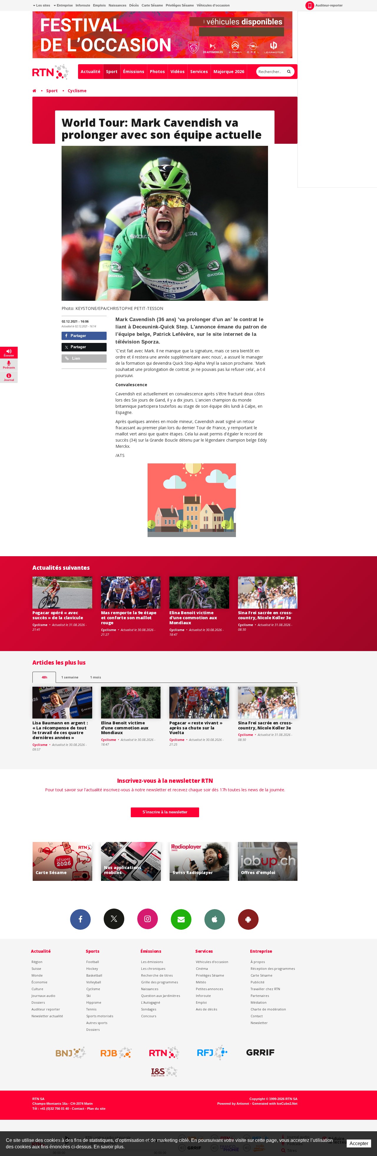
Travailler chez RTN (265, 989)
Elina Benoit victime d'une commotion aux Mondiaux (193, 617)
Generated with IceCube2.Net (274, 1103)
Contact (257, 1016)
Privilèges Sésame (180, 5)
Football (92, 962)
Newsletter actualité (47, 1016)
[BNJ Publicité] (68, 1052)
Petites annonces (209, 989)
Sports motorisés (99, 1016)
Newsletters (181, 919)
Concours (148, 1016)
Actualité (90, 71)
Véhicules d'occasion (213, 5)
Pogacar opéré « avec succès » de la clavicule (57, 615)
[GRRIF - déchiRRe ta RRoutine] (260, 1052)
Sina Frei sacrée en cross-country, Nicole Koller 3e (265, 615)
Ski (88, 996)
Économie (39, 982)
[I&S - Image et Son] (164, 1072)
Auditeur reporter (46, 1009)
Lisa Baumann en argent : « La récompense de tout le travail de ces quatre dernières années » (59, 730)
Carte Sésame (152, 5)
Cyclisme (77, 90)
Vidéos (178, 71)
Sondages (148, 1009)
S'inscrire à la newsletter (165, 812)
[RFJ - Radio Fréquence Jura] (212, 1052)
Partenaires (260, 996)
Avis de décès (206, 1009)
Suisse (36, 968)
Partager (78, 335)
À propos (258, 962)
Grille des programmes (159, 982)
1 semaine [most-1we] (69, 677)
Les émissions (152, 962)
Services (199, 71)
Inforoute (83, 5)
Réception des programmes (273, 968)
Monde (37, 975)
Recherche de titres (157, 975)
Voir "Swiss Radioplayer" (131, 861)
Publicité (257, 982)
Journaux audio (43, 996)
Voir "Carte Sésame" (268, 861)
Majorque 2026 (229, 71)
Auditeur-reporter (329, 5)
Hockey (92, 968)
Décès (134, 5)
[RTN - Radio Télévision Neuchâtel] (164, 1052)
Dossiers (38, 1002)
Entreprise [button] (64, 5)
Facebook (80, 919)
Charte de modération (268, 1009)
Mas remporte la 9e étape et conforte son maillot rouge (128, 617)
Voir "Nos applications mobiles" (62, 861)
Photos (157, 71)
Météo (201, 982)
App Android (248, 919)
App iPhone (214, 919)
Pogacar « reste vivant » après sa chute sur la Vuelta (195, 728)
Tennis (91, 1009)
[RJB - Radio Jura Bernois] (116, 1052)
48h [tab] (44, 677)
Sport (112, 71)
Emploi (201, 1002)
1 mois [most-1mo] (95, 677)
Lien (75, 358)
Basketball (94, 975)
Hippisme (93, 1002)
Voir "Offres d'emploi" (199, 861)
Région (37, 962)
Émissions (133, 71)
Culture (37, 989)
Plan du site (96, 1108)
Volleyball (93, 982)
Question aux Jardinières (160, 996)
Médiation (259, 1002)
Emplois (99, 5)
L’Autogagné (150, 1002)
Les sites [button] (42, 5)
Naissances (117, 5)
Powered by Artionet (233, 1103)
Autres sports (96, 1023)
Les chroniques (153, 968)
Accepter (359, 1143)
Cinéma (202, 968)
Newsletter (259, 1023)
